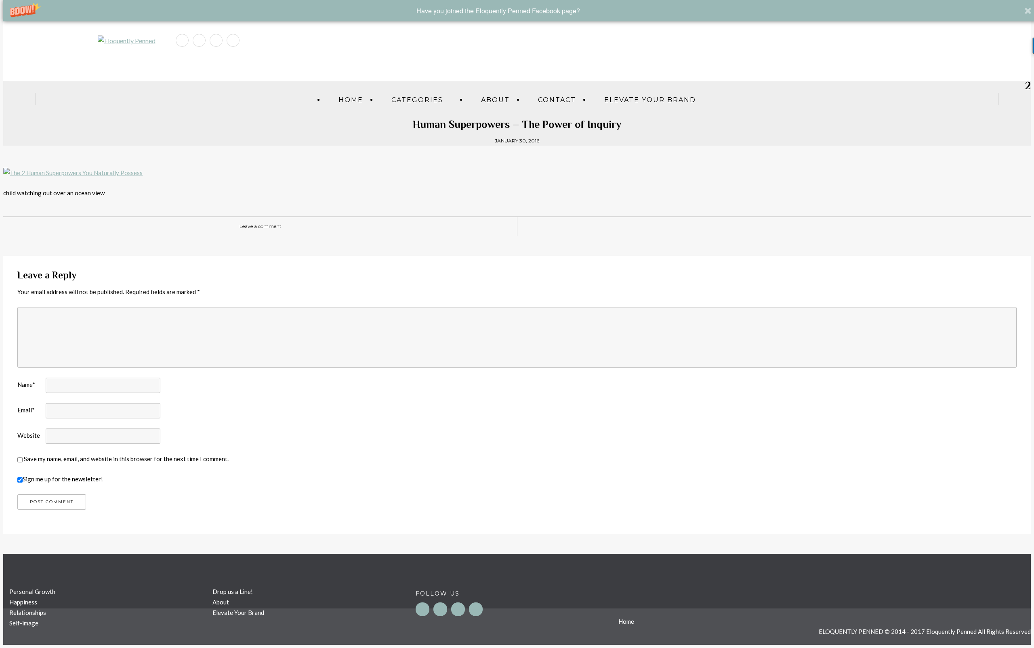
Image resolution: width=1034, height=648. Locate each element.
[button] (498, 11)
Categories (417, 100)
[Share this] (670, 226)
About (495, 100)
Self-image (23, 623)
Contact (557, 100)
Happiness (23, 602)
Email (26, 410)
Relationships (27, 612)
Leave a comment (261, 226)
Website (28, 435)
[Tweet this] (682, 226)
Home (350, 100)
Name (26, 384)
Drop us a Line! (232, 591)
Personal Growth (32, 591)
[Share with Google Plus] (694, 226)
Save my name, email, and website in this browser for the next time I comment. (126, 458)
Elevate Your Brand (650, 100)
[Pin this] (706, 226)
